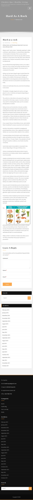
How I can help (4, 409)
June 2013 (4, 346)
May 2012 (4, 360)
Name (5, 270)
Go (29, 298)
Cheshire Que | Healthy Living (14, 2)
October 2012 (5, 354)
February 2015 (5, 310)
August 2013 (5, 340)
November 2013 (6, 335)
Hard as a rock (18, 19)
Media (2, 412)
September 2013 (6, 338)
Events (2, 403)
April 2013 (4, 352)
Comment (5, 258)
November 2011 (6, 363)
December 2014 (6, 315)
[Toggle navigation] (30, 8)
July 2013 (4, 343)
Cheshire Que (6, 42)
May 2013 (4, 349)
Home (12, 19)
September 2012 (6, 357)
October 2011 (5, 365)
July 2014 (4, 326)
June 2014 (4, 329)
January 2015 (5, 312)
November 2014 (6, 318)
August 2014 (5, 324)
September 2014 (6, 321)
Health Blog (14, 42)
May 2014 (4, 332)
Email (4, 277)
